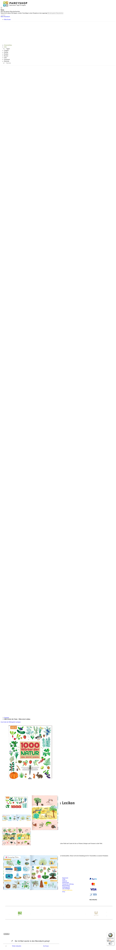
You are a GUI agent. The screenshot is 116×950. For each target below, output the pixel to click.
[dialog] (58, 940)
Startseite (6, 717)
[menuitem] (8, 45)
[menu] (58, 54)
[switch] (110, 944)
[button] (7, 801)
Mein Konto (7, 19)
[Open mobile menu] (1, 7)
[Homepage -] (15, 7)
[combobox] (55, 13)
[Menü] (113, 933)
